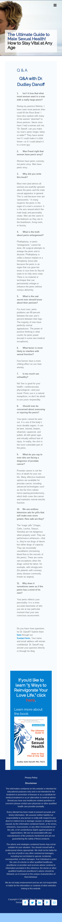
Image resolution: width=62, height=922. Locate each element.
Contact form (23, 638)
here (19, 635)
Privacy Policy (31, 778)
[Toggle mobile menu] (55, 5)
